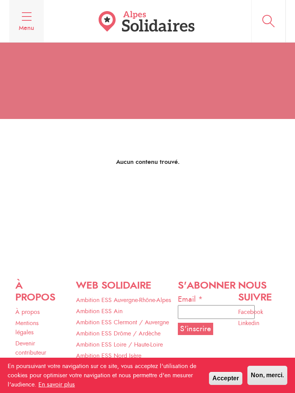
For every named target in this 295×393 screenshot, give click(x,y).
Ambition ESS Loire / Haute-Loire (119, 345)
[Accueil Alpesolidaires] (147, 21)
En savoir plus (56, 384)
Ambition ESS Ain (99, 311)
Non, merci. (267, 375)
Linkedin (248, 323)
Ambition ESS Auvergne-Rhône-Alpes (123, 300)
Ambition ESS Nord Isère (108, 356)
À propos (27, 312)
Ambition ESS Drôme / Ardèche (118, 333)
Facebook (250, 312)
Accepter (225, 378)
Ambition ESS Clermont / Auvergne (122, 322)
